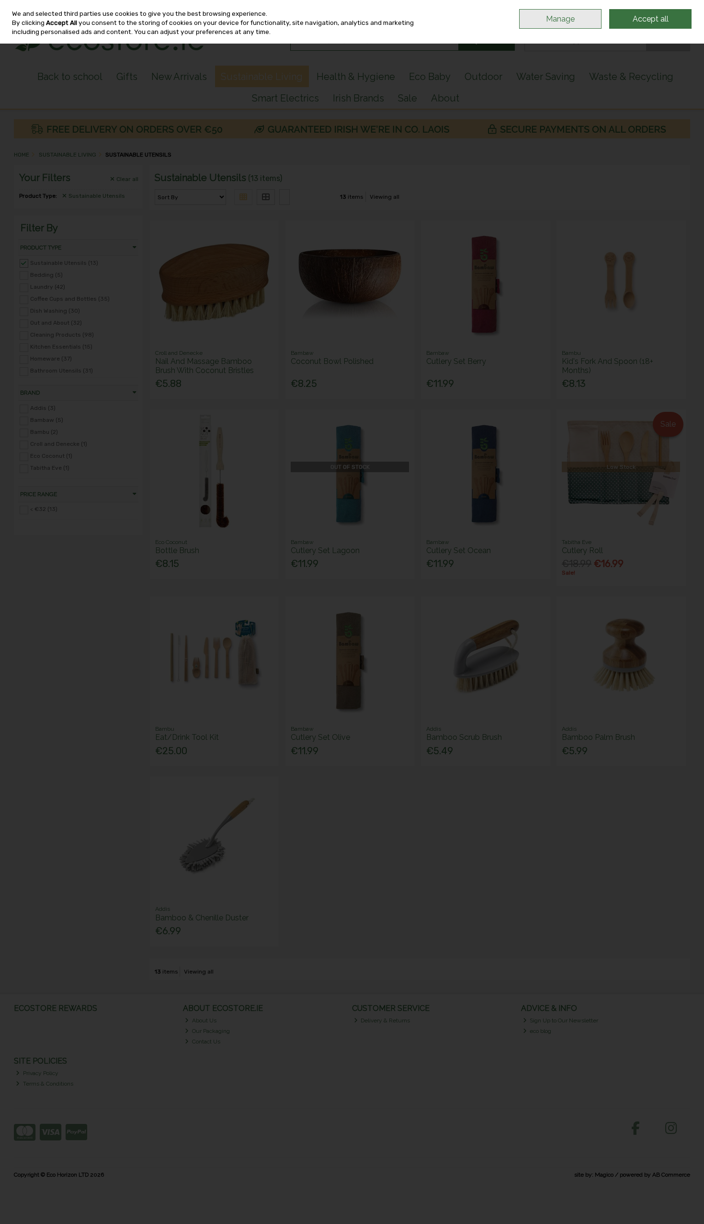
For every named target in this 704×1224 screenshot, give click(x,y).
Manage (560, 18)
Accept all (651, 18)
